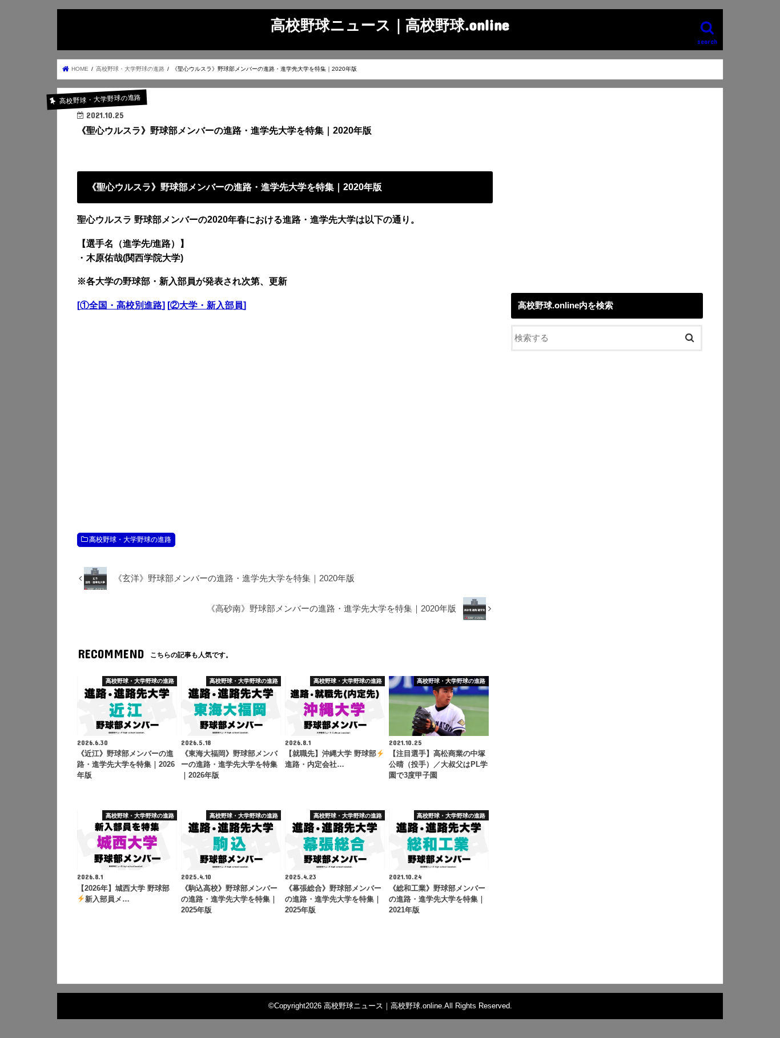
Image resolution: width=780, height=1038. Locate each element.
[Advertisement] (285, 416)
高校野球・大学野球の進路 (130, 540)
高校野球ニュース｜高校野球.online (390, 24)
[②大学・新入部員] (206, 305)
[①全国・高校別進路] (121, 305)
